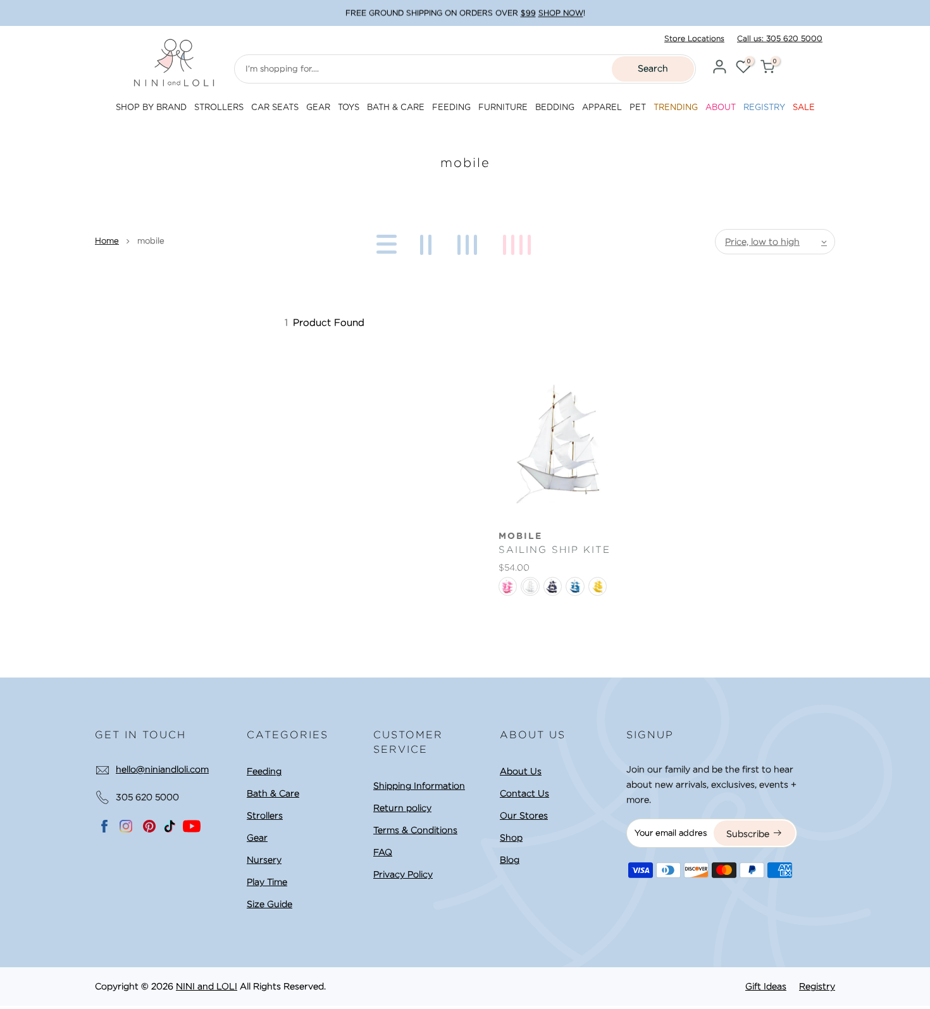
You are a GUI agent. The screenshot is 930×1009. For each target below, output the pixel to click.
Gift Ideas (765, 986)
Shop (511, 838)
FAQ (382, 852)
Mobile (520, 536)
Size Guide (269, 904)
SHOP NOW (560, 13)
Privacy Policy (403, 874)
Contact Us (524, 793)
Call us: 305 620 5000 (779, 38)
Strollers (265, 815)
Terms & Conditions (415, 830)
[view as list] (384, 241)
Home (107, 240)
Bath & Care (273, 793)
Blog (509, 860)
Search (653, 68)
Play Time (267, 882)
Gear (257, 838)
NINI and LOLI (206, 986)
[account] (719, 68)
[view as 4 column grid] (519, 241)
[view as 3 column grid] (469, 241)
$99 (528, 13)
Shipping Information (419, 786)
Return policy (402, 808)
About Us (521, 771)
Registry (817, 986)
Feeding (264, 771)
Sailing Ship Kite (555, 550)
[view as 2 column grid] (428, 241)
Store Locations (694, 38)
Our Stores (524, 815)
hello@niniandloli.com (162, 769)
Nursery (264, 860)
